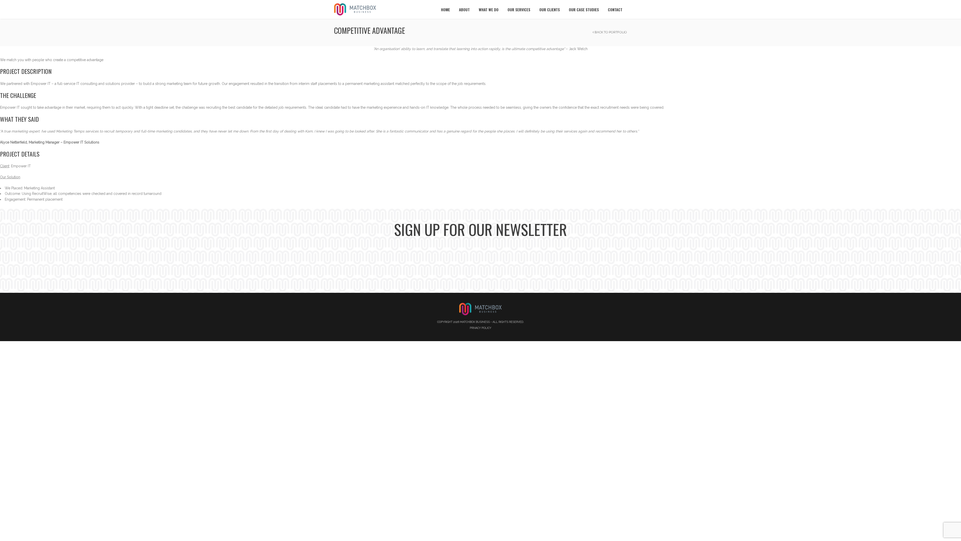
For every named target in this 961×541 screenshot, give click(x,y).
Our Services (519, 9)
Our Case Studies (584, 9)
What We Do (489, 9)
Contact (615, 9)
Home (445, 9)
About (464, 9)
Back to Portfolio (610, 32)
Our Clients (549, 9)
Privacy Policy (480, 328)
